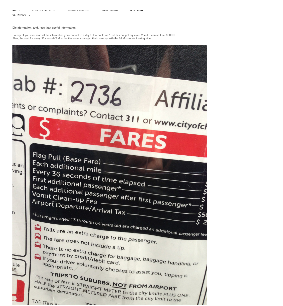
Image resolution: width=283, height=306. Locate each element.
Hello (15, 10)
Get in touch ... (21, 15)
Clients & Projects (43, 11)
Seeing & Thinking (78, 11)
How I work (137, 10)
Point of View (110, 10)
